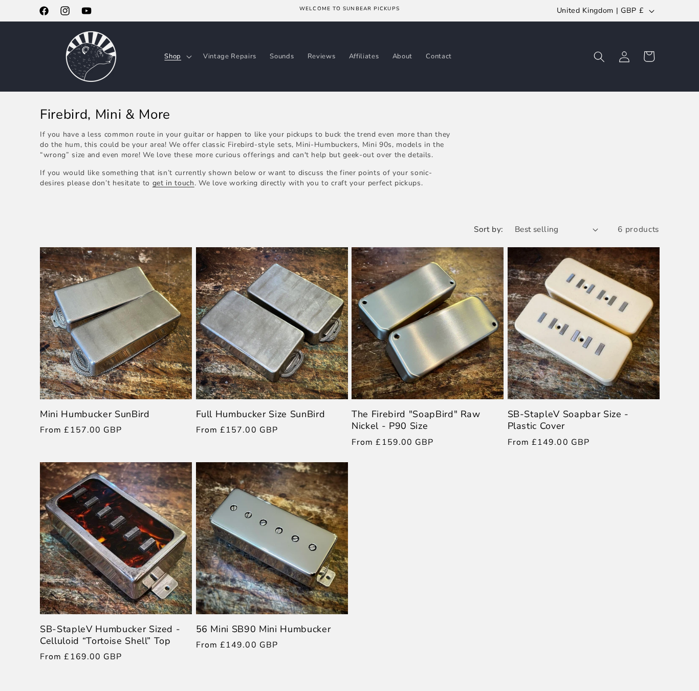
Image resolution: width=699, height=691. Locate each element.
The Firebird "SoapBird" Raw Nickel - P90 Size (416, 420)
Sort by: (489, 229)
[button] (177, 57)
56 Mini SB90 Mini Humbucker (263, 629)
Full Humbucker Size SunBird (260, 414)
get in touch (173, 183)
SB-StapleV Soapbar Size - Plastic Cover (568, 420)
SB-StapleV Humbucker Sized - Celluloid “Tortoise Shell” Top (110, 635)
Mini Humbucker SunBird (95, 414)
